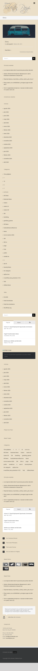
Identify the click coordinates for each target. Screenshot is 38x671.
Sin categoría (7, 270)
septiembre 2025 (8, 147)
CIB (4, 213)
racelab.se (6, 256)
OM (4, 238)
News (5, 231)
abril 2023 (6, 162)
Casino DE (6, 210)
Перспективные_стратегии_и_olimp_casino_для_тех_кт (18, 79)
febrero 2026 (7, 130)
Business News (8, 199)
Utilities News (7, 285)
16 (4, 181)
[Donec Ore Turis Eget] (6, 564)
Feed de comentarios (9, 304)
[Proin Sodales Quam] (18, 564)
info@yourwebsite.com (12, 636)
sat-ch (5, 263)
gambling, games (8, 220)
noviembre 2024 (8, 158)
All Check (6, 195)
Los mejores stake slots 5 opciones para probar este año (18, 70)
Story (7, 42)
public (5, 253)
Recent (19, 322)
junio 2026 (6, 115)
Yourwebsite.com (10, 638)
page (5, 245)
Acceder (6, 297)
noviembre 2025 (8, 140)
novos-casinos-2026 (9, 235)
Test (5, 281)
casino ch (6, 206)
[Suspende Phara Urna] (6, 568)
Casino (5, 202)
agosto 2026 (7, 108)
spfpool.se (6, 274)
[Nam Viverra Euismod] (25, 564)
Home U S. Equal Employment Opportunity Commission (18, 326)
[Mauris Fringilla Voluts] (12, 564)
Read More (7, 50)
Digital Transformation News (11, 334)
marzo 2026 (7, 126)
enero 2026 (6, 133)
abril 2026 (6, 122)
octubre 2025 (7, 144)
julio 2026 (6, 112)
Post (5, 249)
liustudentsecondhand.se (10, 227)
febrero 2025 (7, 155)
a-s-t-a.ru (6, 192)
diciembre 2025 (8, 137)
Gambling (6, 217)
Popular (8, 322)
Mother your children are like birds (12, 341)
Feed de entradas (8, 300)
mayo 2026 (6, 119)
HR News (6, 224)
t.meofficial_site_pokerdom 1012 (12, 278)
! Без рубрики (7, 174)
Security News (7, 267)
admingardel (9, 44)
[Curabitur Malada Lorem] (31, 564)
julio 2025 (6, 151)
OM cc (5, 242)
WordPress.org (7, 307)
